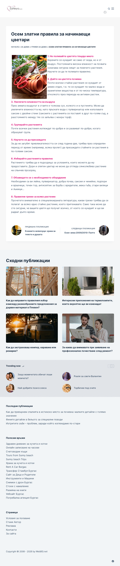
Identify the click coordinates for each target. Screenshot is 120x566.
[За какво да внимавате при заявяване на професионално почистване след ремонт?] (88, 328)
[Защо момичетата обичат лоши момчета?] (10, 376)
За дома (25, 47)
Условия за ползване (18, 518)
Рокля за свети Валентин (87, 376)
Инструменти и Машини (20, 478)
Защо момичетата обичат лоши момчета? (35, 376)
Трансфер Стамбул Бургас (21, 470)
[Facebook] (105, 12)
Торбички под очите (85, 388)
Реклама (11, 525)
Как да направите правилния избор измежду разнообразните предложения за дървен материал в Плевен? (31, 304)
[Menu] (112, 8)
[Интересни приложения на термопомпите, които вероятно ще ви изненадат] (88, 281)
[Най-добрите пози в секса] (10, 388)
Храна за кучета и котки (20, 463)
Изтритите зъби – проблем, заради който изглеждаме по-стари (43, 423)
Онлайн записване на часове (22, 447)
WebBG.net (41, 551)
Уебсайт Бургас (15, 493)
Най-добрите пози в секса (32, 388)
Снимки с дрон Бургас (19, 482)
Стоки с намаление (17, 486)
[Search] (109, 9)
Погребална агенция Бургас (22, 497)
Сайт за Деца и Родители (21, 474)
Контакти (11, 529)
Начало (15, 47)
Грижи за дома (39, 47)
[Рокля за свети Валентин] (66, 376)
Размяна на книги (16, 490)
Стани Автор (13, 522)
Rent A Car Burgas (16, 466)
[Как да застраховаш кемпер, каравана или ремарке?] (32, 328)
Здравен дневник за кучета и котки (26, 443)
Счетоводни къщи (16, 451)
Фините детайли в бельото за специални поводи (34, 419)
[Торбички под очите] (66, 388)
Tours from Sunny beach (19, 455)
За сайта (11, 533)
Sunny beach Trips (16, 459)
